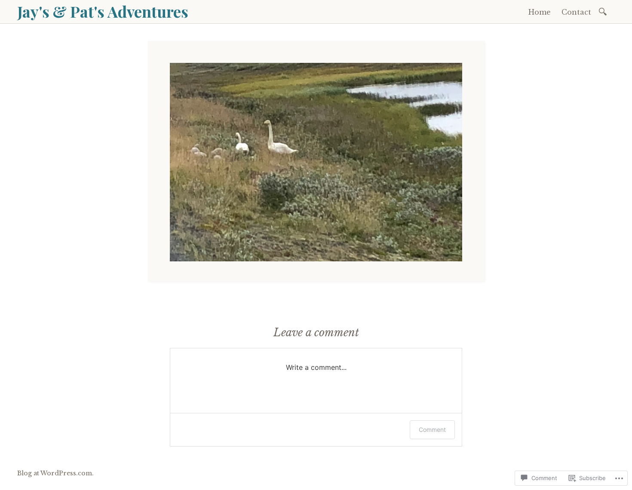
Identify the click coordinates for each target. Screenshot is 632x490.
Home (539, 12)
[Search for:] (604, 11)
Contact (576, 12)
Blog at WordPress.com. (55, 473)
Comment (432, 429)
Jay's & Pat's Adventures (102, 11)
